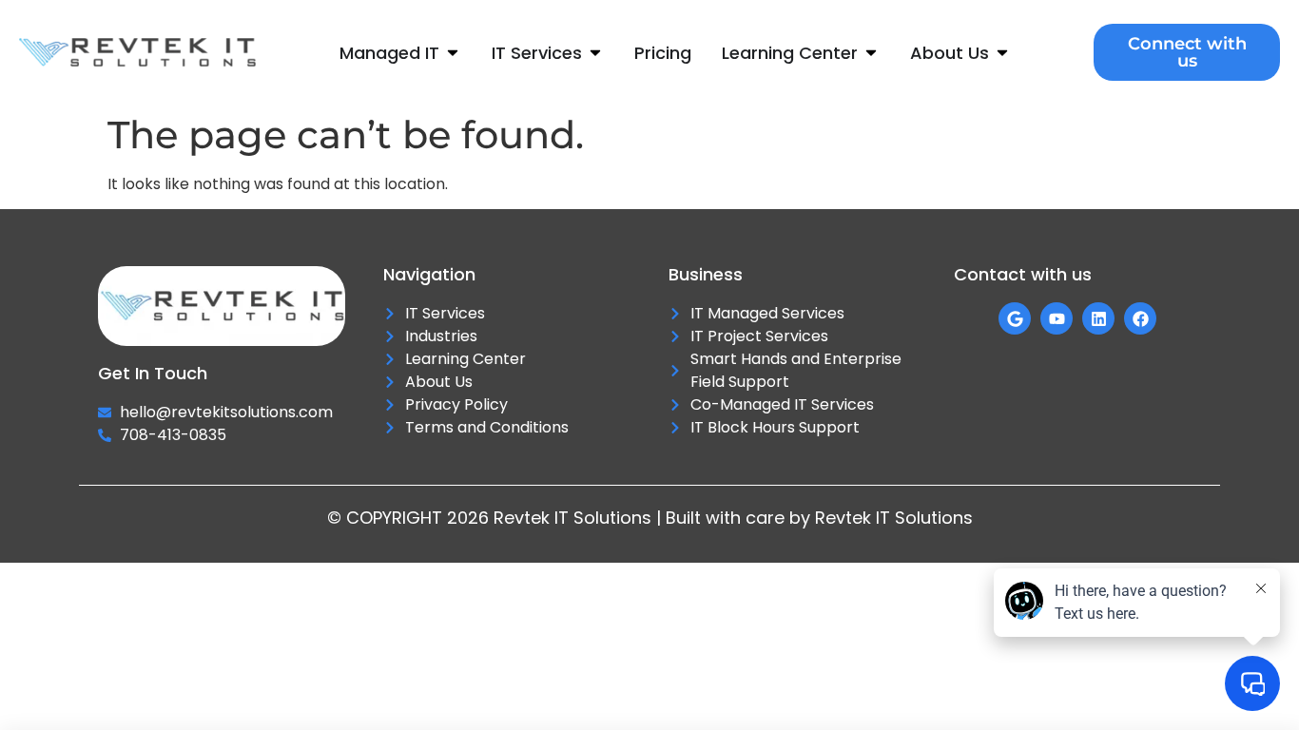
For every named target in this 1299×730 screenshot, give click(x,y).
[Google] (1014, 318)
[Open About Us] (1002, 53)
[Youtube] (1056, 318)
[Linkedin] (1098, 318)
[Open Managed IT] (452, 53)
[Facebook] (1140, 318)
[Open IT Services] (595, 53)
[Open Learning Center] (871, 53)
